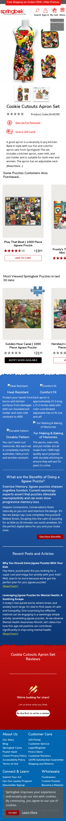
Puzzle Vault (10, 752)
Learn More (29, 812)
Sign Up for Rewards (27, 123)
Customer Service (38, 744)
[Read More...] (14, 166)
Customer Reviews (39, 756)
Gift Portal (34, 740)
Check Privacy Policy (15, 756)
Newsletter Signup (14, 785)
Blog (5, 744)
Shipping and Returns (41, 764)
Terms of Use (10, 764)
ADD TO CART (23, 258)
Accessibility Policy (14, 760)
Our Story (8, 740)
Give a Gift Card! (25, 132)
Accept (12, 812)
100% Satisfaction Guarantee (45, 760)
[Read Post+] (10, 586)
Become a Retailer (52, 785)
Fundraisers (49, 777)
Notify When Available (23, 360)
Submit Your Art (12, 777)
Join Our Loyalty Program (17, 781)
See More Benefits (50, 537)
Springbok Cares (12, 748)
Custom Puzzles (51, 781)
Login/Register (37, 748)
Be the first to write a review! (33, 713)
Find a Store (35, 752)
